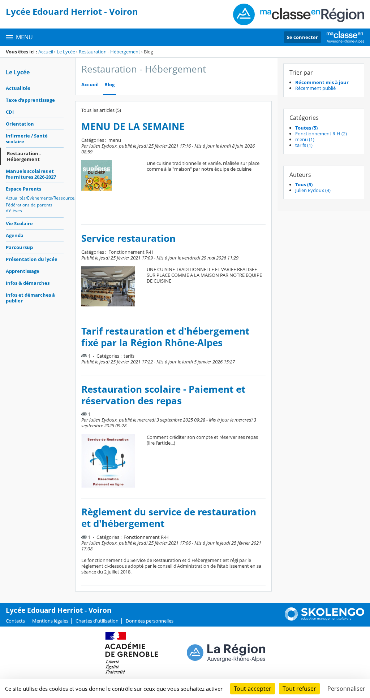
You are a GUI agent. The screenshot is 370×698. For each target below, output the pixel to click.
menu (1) (304, 139)
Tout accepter (252, 689)
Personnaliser (346, 689)
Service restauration (128, 238)
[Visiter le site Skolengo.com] (324, 619)
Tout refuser (299, 689)
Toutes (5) (306, 128)
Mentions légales (50, 621)
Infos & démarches (28, 283)
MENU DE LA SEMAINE (133, 126)
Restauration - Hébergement (109, 51)
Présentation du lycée (31, 259)
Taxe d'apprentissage (30, 100)
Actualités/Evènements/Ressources (35, 198)
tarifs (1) (304, 145)
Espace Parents (23, 189)
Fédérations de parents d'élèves (29, 208)
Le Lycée (66, 51)
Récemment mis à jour (322, 82)
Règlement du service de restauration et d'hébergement (168, 518)
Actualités (18, 88)
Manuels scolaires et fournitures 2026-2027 (31, 174)
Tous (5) (304, 184)
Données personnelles (149, 621)
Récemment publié (315, 88)
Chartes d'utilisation (97, 621)
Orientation (20, 124)
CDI (10, 112)
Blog (109, 85)
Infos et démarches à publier (30, 298)
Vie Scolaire (19, 223)
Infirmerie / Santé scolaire (27, 138)
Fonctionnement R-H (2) (321, 133)
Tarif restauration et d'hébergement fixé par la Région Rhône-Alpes (165, 337)
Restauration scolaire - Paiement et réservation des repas (163, 395)
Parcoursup (19, 247)
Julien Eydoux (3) (313, 190)
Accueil (45, 51)
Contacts (15, 621)
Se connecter (302, 37)
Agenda (14, 235)
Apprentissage (22, 271)
